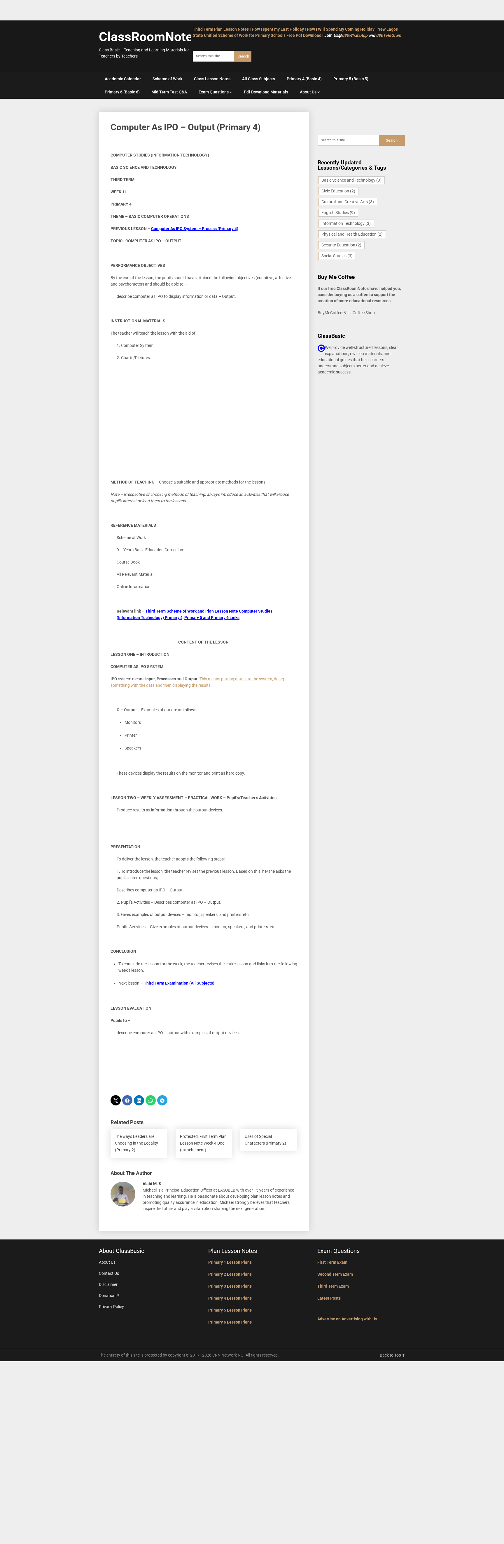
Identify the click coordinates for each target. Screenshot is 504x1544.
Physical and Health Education (352, 234)
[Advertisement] (204, 432)
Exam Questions (214, 92)
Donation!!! (109, 1295)
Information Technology (346, 223)
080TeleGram (388, 35)
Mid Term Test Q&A (169, 92)
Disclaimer (108, 1284)
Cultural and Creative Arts (347, 201)
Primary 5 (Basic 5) (350, 78)
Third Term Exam (333, 1286)
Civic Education (338, 191)
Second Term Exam (335, 1274)
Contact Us (109, 1273)
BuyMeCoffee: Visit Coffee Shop (346, 312)
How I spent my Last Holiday (278, 29)
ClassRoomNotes (149, 36)
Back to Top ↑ (392, 1355)
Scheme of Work (167, 78)
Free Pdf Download (303, 35)
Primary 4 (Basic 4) (304, 78)
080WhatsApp (355, 35)
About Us (308, 92)
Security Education (341, 245)
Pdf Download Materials (266, 92)
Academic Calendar (123, 78)
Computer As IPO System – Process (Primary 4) (194, 228)
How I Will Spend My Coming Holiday (340, 29)
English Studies (338, 212)
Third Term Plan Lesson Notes (221, 29)
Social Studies (337, 255)
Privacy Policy (111, 1306)
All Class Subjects (258, 78)
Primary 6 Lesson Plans (230, 1322)
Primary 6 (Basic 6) (122, 92)
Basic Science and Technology (351, 180)
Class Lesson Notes (212, 78)
